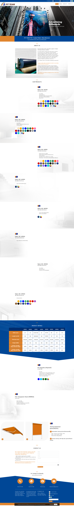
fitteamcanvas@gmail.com (54, 486)
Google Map (52, 495)
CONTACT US (70, 3)
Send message (41, 466)
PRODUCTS (65, 3)
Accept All (55, 504)
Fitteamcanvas (42, 486)
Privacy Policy (39, 504)
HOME (57, 3)
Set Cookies (51, 504)
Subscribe (50, 501)
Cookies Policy (43, 504)
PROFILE (60, 3)
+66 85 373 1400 (20, 486)
